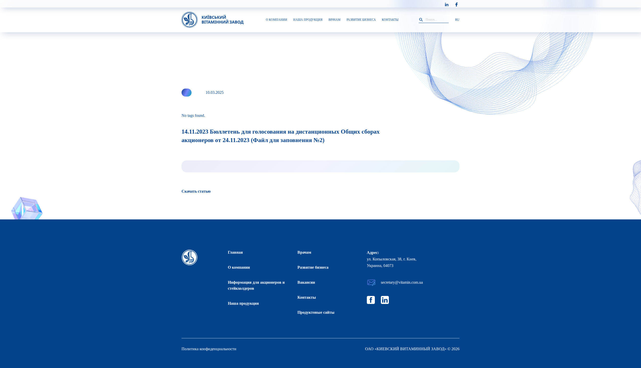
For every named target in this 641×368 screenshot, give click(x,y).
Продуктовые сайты (316, 312)
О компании (239, 267)
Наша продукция (243, 303)
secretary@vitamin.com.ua (402, 282)
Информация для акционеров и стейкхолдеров (256, 285)
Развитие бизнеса (313, 267)
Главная (235, 252)
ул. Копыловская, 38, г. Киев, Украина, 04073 (391, 262)
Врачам (304, 252)
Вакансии (306, 282)
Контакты (306, 297)
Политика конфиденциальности (209, 349)
